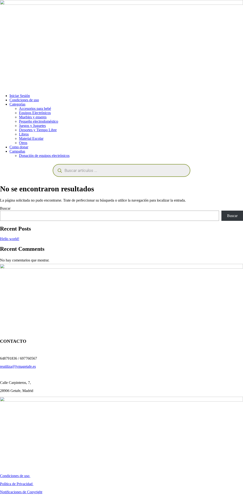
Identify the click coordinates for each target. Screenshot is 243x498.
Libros (24, 134)
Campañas (17, 151)
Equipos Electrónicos (35, 113)
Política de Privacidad (16, 484)
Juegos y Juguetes (32, 126)
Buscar (5, 208)
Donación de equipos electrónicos (44, 156)
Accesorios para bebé (35, 108)
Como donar (18, 147)
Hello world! (9, 239)
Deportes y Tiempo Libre (38, 130)
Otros (23, 143)
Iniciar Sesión (19, 96)
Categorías (17, 104)
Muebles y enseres (33, 117)
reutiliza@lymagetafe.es (18, 366)
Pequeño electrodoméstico (38, 121)
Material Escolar (31, 138)
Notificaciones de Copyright (21, 492)
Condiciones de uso (24, 100)
